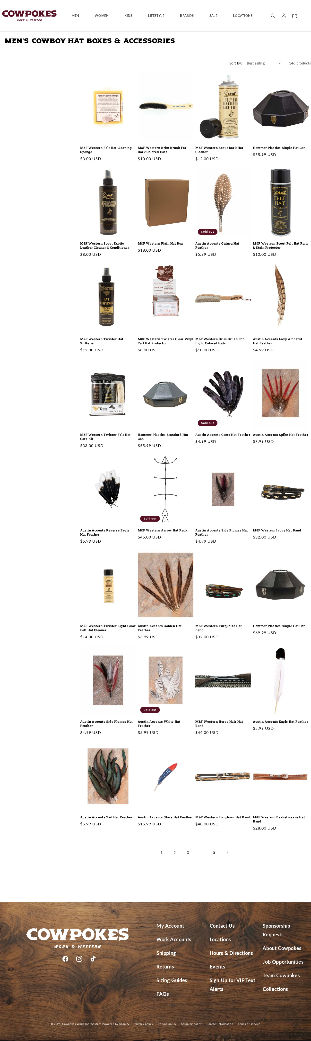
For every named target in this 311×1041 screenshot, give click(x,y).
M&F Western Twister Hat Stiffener (101, 341)
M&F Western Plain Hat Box (160, 243)
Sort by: (235, 63)
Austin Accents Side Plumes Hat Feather (221, 532)
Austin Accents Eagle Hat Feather (280, 722)
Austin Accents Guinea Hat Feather (217, 245)
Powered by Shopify (116, 1023)
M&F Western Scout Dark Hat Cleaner (219, 150)
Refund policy (167, 1023)
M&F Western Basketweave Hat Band (279, 819)
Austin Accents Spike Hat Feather (280, 435)
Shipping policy (191, 1023)
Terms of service (249, 1023)
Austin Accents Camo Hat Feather (223, 435)
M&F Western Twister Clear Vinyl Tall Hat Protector (165, 341)
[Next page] (227, 852)
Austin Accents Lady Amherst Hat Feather (277, 341)
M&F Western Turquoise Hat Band (218, 628)
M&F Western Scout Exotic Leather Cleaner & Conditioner (104, 245)
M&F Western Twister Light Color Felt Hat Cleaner (108, 628)
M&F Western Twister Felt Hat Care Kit (105, 437)
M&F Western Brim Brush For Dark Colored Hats (162, 150)
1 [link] (161, 852)
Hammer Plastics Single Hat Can (279, 148)
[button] (77, 16)
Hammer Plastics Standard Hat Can (163, 437)
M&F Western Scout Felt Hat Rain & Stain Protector (280, 245)
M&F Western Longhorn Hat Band (222, 817)
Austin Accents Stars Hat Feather (165, 817)
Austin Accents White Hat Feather (159, 724)
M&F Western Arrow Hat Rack (163, 530)
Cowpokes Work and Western (82, 1023)
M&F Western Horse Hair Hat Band (219, 724)
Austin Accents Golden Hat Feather (160, 628)
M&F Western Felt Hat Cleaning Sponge (106, 150)
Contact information (220, 1023)
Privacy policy (143, 1023)
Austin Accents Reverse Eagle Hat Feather (105, 532)
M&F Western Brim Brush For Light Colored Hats (219, 341)
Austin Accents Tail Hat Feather (106, 817)
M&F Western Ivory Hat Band (277, 530)
